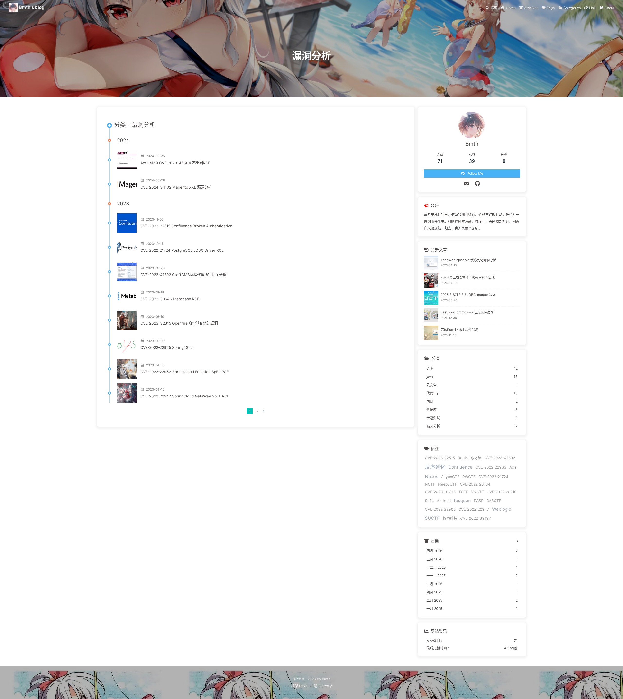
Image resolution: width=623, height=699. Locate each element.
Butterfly (325, 686)
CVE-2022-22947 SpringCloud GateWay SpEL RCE (184, 396)
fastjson (462, 500)
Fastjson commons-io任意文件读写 (467, 312)
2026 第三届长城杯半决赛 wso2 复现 (468, 277)
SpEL (429, 500)
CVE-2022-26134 (475, 484)
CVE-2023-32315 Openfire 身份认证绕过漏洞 (179, 323)
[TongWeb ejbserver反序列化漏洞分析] (431, 263)
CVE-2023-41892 (500, 458)
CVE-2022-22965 (440, 509)
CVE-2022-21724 (493, 477)
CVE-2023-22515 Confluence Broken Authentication (186, 226)
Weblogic (501, 509)
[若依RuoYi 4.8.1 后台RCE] (431, 333)
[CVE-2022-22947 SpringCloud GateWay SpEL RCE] (127, 393)
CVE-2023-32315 (440, 492)
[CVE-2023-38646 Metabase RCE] (127, 296)
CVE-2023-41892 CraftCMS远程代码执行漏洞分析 (183, 274)
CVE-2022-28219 (502, 492)
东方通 (476, 458)
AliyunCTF (450, 477)
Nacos (431, 476)
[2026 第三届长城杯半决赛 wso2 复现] (431, 280)
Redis (463, 458)
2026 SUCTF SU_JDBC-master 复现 (468, 295)
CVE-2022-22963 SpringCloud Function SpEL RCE (184, 372)
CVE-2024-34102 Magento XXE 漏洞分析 (176, 187)
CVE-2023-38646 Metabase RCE (169, 299)
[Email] (467, 184)
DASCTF (493, 500)
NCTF (430, 484)
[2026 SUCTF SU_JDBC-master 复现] (431, 298)
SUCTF (432, 518)
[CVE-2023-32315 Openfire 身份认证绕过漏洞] (127, 320)
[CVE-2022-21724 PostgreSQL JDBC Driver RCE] (127, 247)
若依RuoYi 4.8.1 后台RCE (459, 330)
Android (444, 500)
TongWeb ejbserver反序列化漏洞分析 (468, 260)
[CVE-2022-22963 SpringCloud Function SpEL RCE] (127, 369)
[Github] (477, 184)
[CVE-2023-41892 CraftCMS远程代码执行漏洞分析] (127, 271)
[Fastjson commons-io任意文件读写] (431, 315)
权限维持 (450, 518)
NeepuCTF (447, 484)
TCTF (463, 492)
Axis (513, 467)
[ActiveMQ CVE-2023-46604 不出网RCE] (127, 160)
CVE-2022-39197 (475, 518)
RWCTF (469, 477)
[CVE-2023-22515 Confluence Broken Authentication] (127, 223)
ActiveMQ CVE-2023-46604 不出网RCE (175, 163)
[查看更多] (517, 541)
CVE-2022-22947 (473, 509)
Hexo (303, 686)
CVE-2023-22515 (440, 458)
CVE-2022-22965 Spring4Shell (167, 347)
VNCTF (477, 492)
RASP (479, 500)
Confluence (460, 467)
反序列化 (435, 467)
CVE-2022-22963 (491, 467)
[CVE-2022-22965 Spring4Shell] (127, 344)
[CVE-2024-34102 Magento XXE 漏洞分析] (127, 184)
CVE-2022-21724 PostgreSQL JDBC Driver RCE (182, 250)
